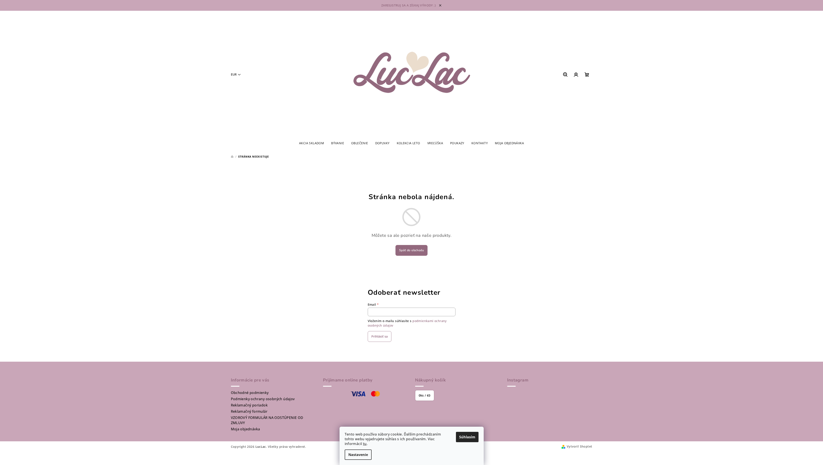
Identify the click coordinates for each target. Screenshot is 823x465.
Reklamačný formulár (249, 411)
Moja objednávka (245, 429)
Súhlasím (467, 437)
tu (365, 443)
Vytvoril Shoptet (579, 446)
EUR (234, 74)
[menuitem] (311, 143)
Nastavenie (358, 454)
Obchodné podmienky (250, 392)
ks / (425, 395)
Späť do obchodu (411, 250)
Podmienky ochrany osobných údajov (263, 399)
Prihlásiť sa (379, 336)
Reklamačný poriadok (249, 405)
